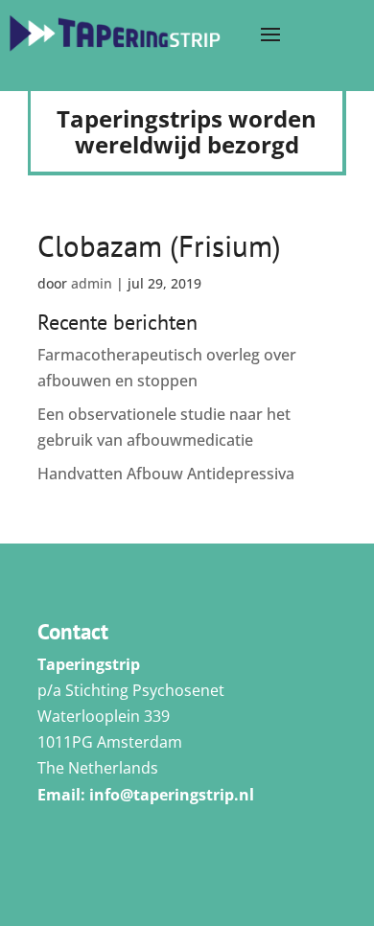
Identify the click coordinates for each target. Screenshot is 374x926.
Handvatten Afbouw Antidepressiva (165, 473)
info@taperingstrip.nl (171, 794)
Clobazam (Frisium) (159, 246)
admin (91, 283)
